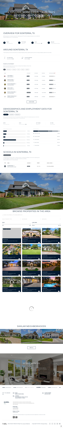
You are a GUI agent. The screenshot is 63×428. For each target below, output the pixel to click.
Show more (31, 101)
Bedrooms (44, 219)
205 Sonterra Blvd (10, 80)
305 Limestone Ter (10, 97)
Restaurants (9, 69)
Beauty (23, 69)
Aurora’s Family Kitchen (11, 83)
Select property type (7, 219)
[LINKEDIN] (55, 424)
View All (31, 347)
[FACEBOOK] (50, 424)
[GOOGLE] (57, 424)
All (5, 69)
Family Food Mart (10, 79)
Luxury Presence (26, 423)
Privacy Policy (44, 423)
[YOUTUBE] (60, 424)
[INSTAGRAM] (52, 424)
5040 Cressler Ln (10, 76)
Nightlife (27, 69)
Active (19, 69)
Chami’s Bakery (10, 75)
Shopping (14, 69)
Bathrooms (24, 219)
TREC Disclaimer (15, 404)
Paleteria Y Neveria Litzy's (11, 96)
